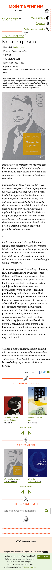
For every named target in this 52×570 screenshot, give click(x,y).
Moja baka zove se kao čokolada (12, 420)
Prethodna (22, 434)
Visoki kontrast (38, 18)
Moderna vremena (26, 6)
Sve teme (10, 19)
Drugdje (34, 480)
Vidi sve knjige (26, 427)
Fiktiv (45, 552)
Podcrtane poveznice (34, 29)
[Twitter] (44, 372)
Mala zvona (18, 47)
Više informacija (29, 567)
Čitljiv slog (40, 23)
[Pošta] (48, 372)
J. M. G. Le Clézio (13, 36)
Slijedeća (29, 434)
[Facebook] (40, 372)
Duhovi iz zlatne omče (35, 420)
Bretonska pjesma (12, 480)
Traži (46, 510)
